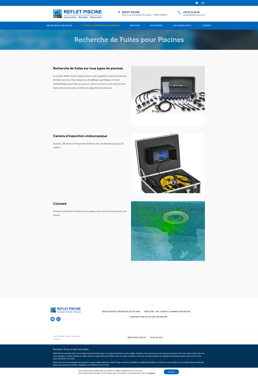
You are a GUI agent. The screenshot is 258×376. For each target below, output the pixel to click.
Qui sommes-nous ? (182, 25)
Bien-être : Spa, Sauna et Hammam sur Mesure (167, 311)
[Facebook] (197, 3)
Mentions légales (137, 337)
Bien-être (135, 25)
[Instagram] (203, 3)
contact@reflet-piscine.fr (194, 15)
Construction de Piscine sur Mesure (148, 317)
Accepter (171, 372)
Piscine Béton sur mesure (59, 25)
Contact (206, 25)
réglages (151, 373)
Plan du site (156, 337)
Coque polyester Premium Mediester (101, 25)
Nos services (156, 25)
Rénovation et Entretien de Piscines (121, 311)
